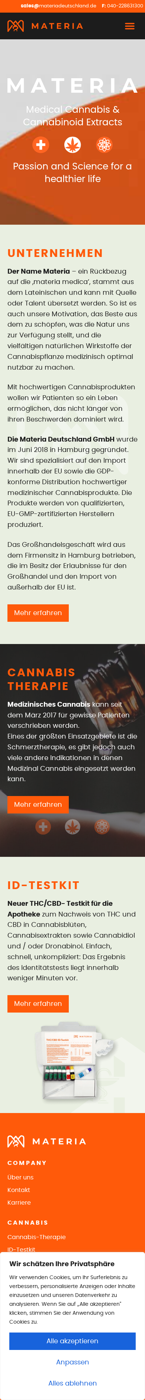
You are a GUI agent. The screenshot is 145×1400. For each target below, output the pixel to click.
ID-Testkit (21, 1250)
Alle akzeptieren (72, 1341)
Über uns (20, 1178)
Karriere (19, 1203)
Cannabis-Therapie (36, 1237)
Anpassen (72, 1362)
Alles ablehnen (72, 1383)
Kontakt (18, 1190)
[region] (72, 1326)
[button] (130, 26)
